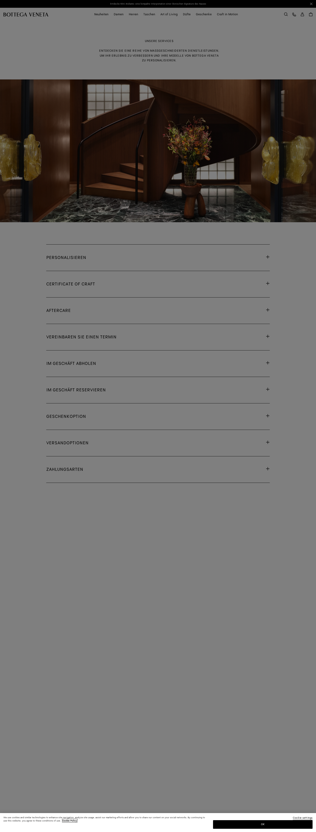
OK (263, 824)
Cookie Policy (70, 820)
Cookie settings (303, 818)
